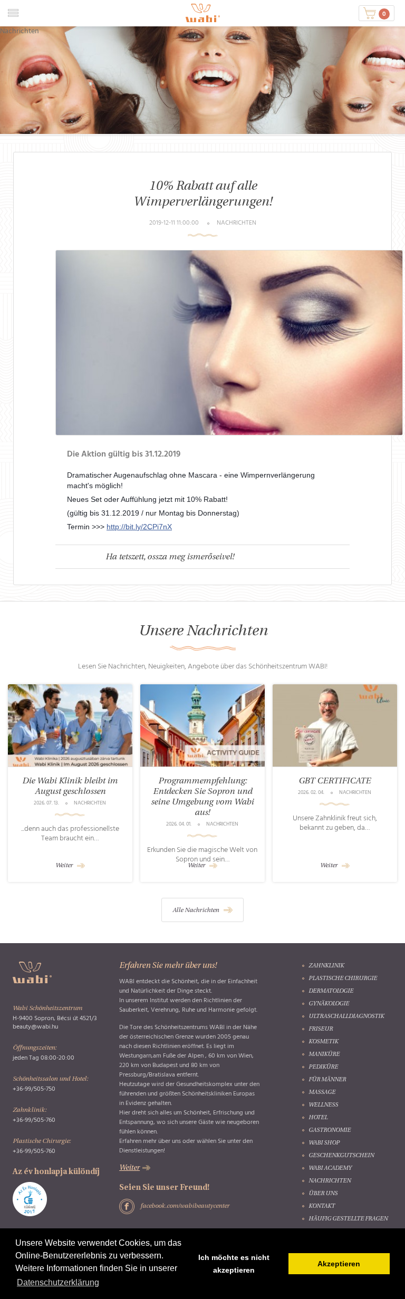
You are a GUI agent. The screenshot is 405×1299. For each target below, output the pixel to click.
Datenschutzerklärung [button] (58, 1282)
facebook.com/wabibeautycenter (184, 1206)
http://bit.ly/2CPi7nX (139, 526)
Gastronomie (329, 1130)
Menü (13, 13)
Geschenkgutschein (341, 1156)
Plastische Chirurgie (342, 979)
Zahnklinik (326, 966)
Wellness (323, 1105)
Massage (321, 1093)
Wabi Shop (324, 1143)
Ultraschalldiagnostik (346, 1017)
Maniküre (324, 1055)
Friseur (320, 1029)
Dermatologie (330, 991)
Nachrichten (329, 1181)
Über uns (323, 1194)
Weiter (64, 865)
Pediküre (323, 1067)
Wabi (203, 13)
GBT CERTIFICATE (335, 781)
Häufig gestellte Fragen (348, 1219)
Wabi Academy (330, 1168)
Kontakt (321, 1206)
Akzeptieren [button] (338, 1263)
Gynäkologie (328, 1004)
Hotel (317, 1118)
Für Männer (327, 1080)
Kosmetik (323, 1042)
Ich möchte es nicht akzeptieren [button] (233, 1263)
